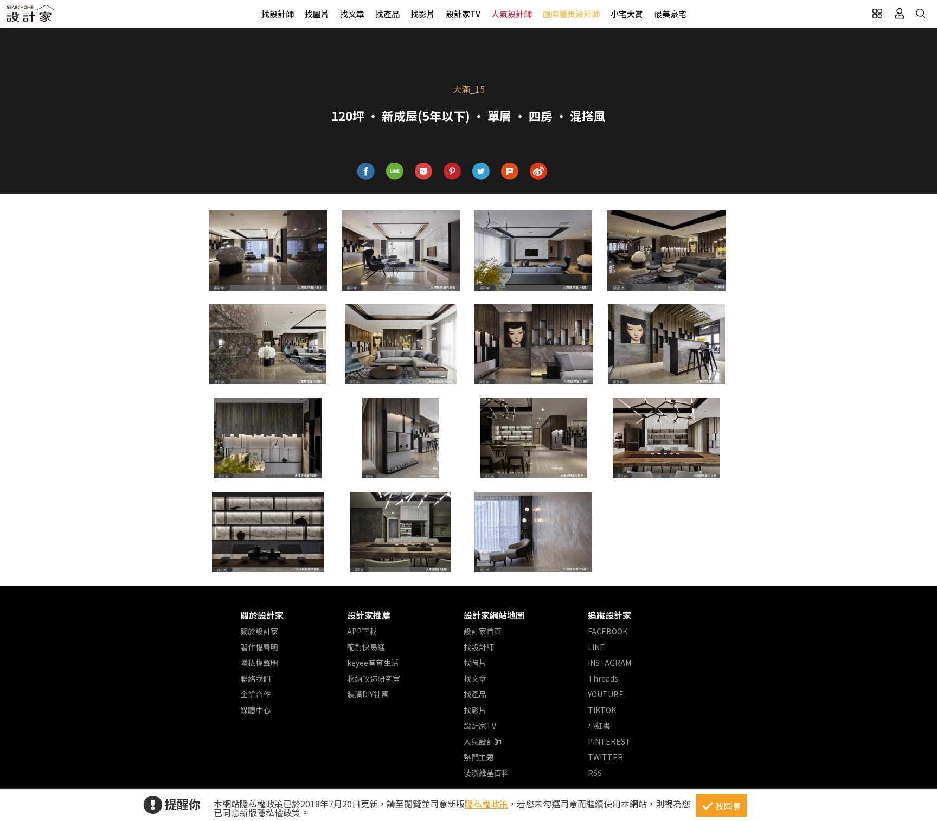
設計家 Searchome (30, 18)
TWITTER (605, 757)
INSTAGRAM (609, 662)
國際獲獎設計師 (571, 14)
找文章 (352, 14)
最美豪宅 (670, 14)
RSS (595, 772)
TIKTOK (602, 709)
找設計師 (277, 14)
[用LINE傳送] (395, 172)
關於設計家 (262, 614)
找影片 (422, 14)
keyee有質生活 (373, 662)
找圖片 (317, 14)
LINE (596, 647)
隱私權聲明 (259, 662)
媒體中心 (255, 709)
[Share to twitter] (481, 172)
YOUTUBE (606, 694)
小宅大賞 (627, 14)
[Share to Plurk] (510, 172)
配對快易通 (366, 647)
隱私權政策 (486, 803)
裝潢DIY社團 (368, 694)
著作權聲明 (259, 647)
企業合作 (255, 694)
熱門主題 (479, 757)
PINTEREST (609, 741)
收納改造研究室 (373, 678)
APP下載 (362, 631)
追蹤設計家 (609, 614)
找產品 (387, 14)
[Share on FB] (366, 172)
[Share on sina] (539, 172)
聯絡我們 (255, 678)
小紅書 (599, 725)
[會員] (899, 13)
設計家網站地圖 (494, 614)
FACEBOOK (607, 631)
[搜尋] (921, 13)
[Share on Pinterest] (452, 172)
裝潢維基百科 (486, 772)
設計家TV (463, 14)
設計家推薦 (368, 614)
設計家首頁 (483, 631)
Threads (603, 678)
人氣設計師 (511, 14)
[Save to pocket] (424, 172)
